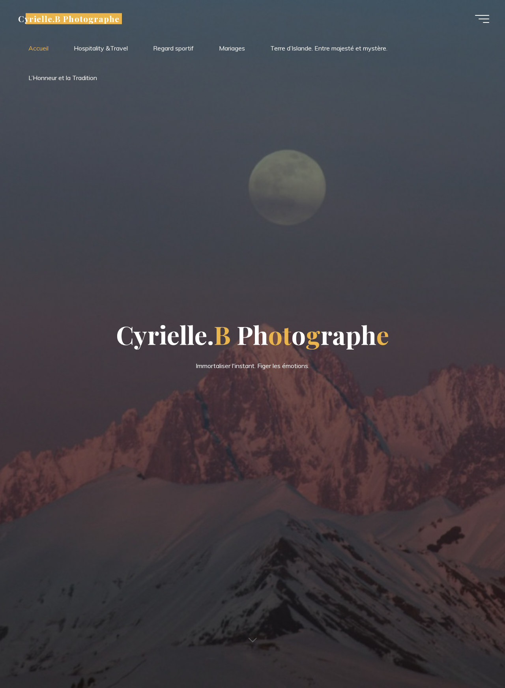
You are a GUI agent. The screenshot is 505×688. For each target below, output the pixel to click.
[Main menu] (482, 19)
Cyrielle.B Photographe (69, 18)
